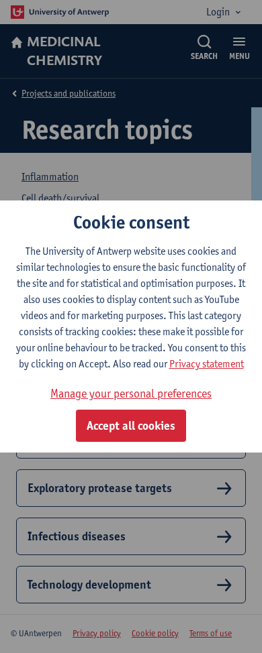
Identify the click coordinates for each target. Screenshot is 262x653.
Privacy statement (206, 363)
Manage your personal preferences (131, 393)
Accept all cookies (131, 425)
